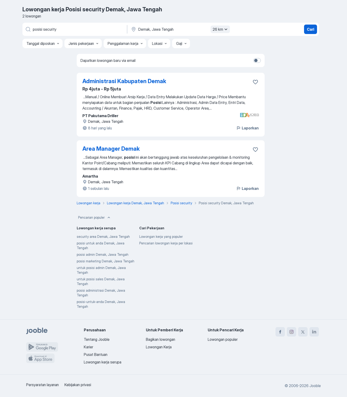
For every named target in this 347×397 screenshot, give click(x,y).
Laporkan (250, 128)
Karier (88, 347)
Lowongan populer (223, 339)
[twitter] (303, 332)
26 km (218, 29)
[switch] (257, 60)
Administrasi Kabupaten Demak (124, 81)
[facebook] (280, 332)
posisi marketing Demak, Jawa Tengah (105, 261)
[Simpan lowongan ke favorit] (255, 82)
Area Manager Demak (111, 148)
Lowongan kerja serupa (102, 362)
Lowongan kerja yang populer (161, 237)
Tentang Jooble (97, 339)
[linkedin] (314, 332)
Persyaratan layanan (42, 384)
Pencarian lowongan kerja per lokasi (166, 243)
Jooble (315, 385)
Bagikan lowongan (160, 339)
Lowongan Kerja (159, 347)
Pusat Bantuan (95, 354)
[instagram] (291, 332)
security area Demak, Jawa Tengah (103, 237)
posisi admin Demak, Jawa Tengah (102, 254)
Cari (310, 29)
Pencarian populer (91, 217)
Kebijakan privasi (77, 384)
